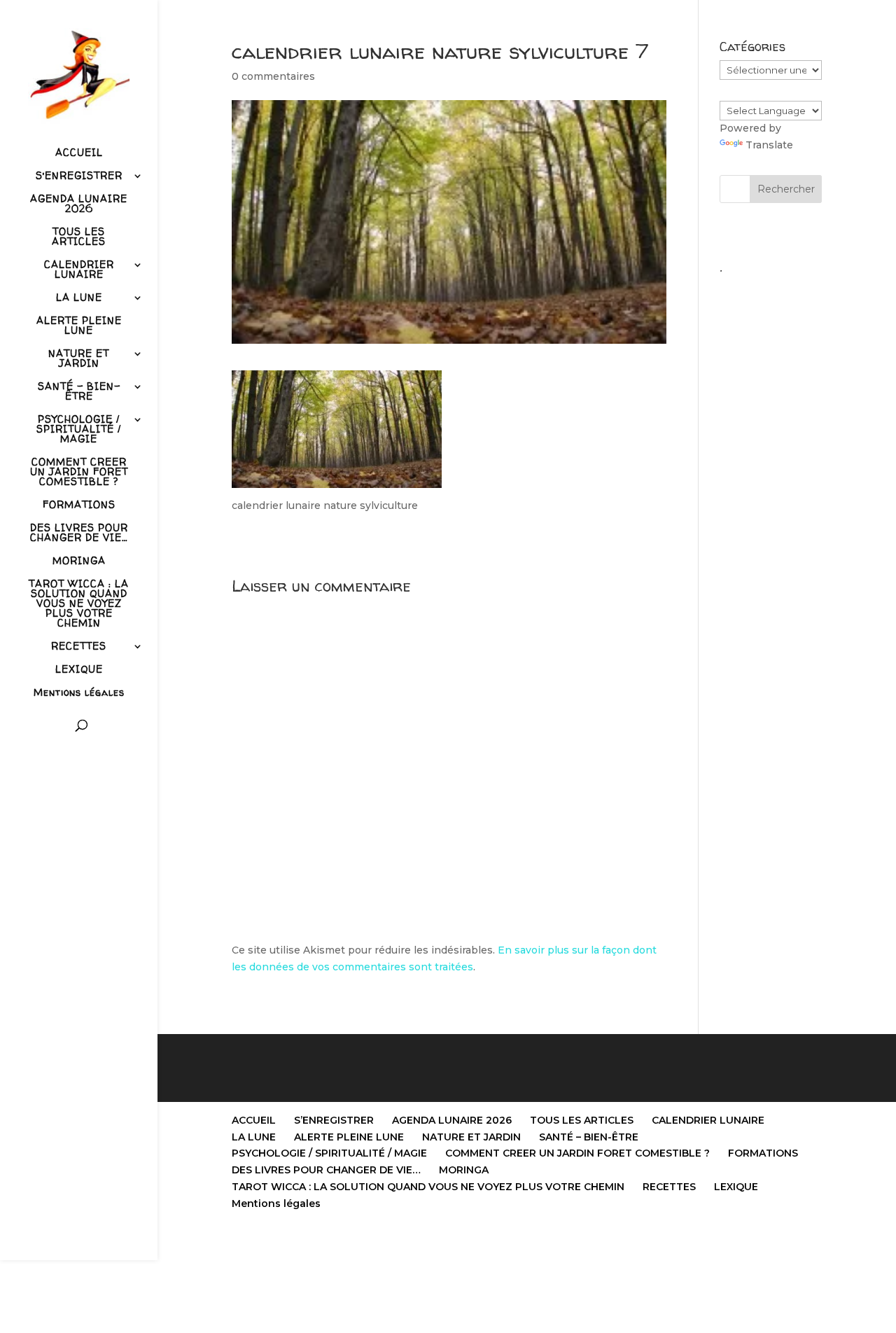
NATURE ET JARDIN (78, 359)
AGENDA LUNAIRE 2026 (78, 204)
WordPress (412, 1241)
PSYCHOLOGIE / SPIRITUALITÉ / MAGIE (78, 429)
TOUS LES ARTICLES (79, 237)
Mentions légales (79, 693)
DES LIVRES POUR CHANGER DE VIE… (79, 533)
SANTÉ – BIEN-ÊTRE (79, 392)
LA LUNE (79, 298)
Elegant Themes (302, 1241)
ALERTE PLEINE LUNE (79, 326)
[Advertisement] (771, 491)
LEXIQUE (79, 670)
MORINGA (79, 561)
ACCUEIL (79, 153)
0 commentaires (273, 76)
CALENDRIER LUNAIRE (79, 270)
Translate (769, 145)
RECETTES (78, 646)
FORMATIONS (79, 505)
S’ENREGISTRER (79, 176)
